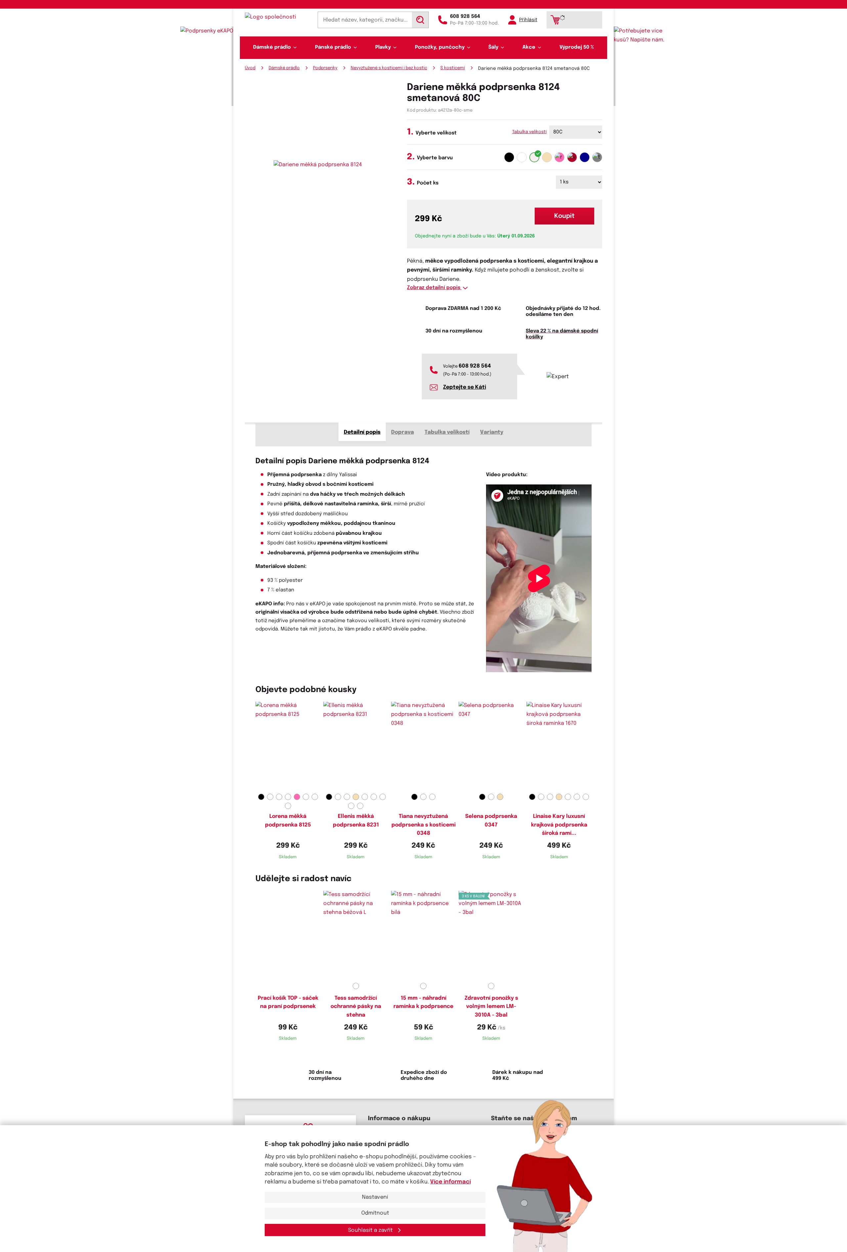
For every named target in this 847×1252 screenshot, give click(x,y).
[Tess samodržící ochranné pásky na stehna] (355, 935)
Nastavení (375, 1197)
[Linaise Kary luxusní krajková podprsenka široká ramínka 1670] (559, 746)
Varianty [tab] (491, 432)
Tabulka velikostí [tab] (446, 432)
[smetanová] (534, 157)
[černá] (509, 157)
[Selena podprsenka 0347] (491, 746)
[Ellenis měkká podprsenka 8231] (355, 746)
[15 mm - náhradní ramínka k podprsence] (423, 935)
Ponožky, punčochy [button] (440, 47)
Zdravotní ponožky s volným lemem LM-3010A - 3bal (491, 1006)
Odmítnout (375, 1213)
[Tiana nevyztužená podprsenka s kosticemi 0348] (423, 746)
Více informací (450, 1182)
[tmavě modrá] (585, 157)
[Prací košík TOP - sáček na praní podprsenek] (288, 935)
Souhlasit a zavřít (371, 1230)
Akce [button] (528, 47)
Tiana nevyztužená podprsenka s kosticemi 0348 (423, 825)
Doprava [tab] (402, 432)
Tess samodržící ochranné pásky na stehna (356, 1006)
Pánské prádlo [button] (333, 47)
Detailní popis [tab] (362, 432)
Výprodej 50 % (576, 47)
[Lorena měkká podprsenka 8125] (288, 746)
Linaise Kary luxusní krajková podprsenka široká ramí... (559, 825)
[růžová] (559, 157)
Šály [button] (493, 47)
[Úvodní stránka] (276, 17)
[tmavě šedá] (597, 157)
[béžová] (547, 157)
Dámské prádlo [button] (272, 47)
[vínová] (572, 157)
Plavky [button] (383, 47)
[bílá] (522, 157)
